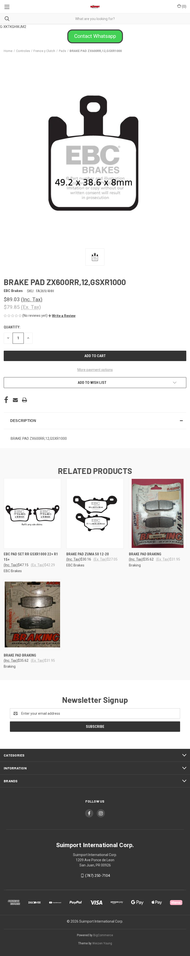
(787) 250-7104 (97, 875)
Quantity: (12, 327)
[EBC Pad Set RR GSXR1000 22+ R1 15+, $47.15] (32, 513)
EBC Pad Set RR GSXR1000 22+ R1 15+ (31, 557)
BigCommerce (103, 935)
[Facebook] (6, 399)
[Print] (24, 399)
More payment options (95, 370)
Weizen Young (102, 943)
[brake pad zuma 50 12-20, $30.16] (95, 513)
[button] (95, 36)
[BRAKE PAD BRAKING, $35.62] (157, 513)
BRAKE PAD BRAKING (145, 554)
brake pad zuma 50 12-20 (87, 554)
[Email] (15, 399)
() (183, 6)
